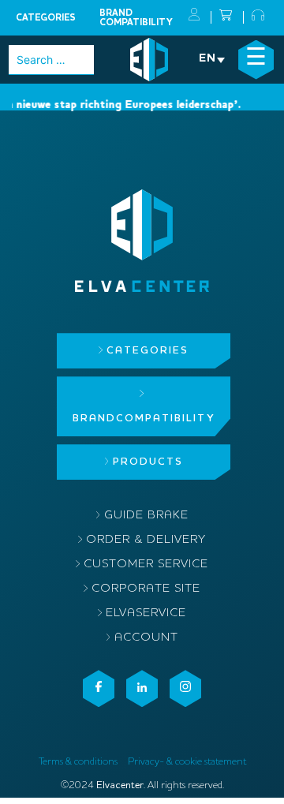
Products (148, 462)
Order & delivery (146, 540)
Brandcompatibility (136, 18)
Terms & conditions (78, 762)
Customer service (146, 564)
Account (146, 638)
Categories (46, 18)
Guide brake (146, 516)
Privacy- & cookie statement (187, 762)
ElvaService (146, 613)
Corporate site (146, 589)
